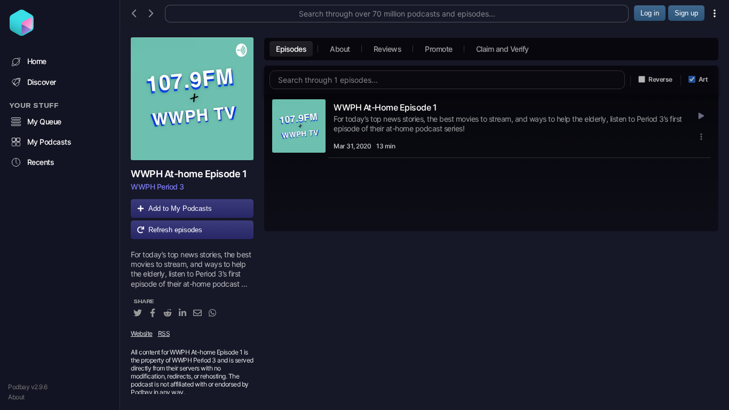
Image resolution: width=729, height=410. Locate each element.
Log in (649, 13)
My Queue (44, 121)
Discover (41, 81)
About (16, 397)
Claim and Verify (502, 48)
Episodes (291, 48)
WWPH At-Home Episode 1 (385, 107)
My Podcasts (49, 141)
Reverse (660, 79)
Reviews (388, 48)
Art (703, 79)
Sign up (686, 13)
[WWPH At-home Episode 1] (192, 98)
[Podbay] (22, 32)
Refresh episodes (175, 230)
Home (36, 61)
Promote (439, 48)
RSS (164, 333)
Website (142, 333)
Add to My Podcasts (180, 208)
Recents (40, 162)
